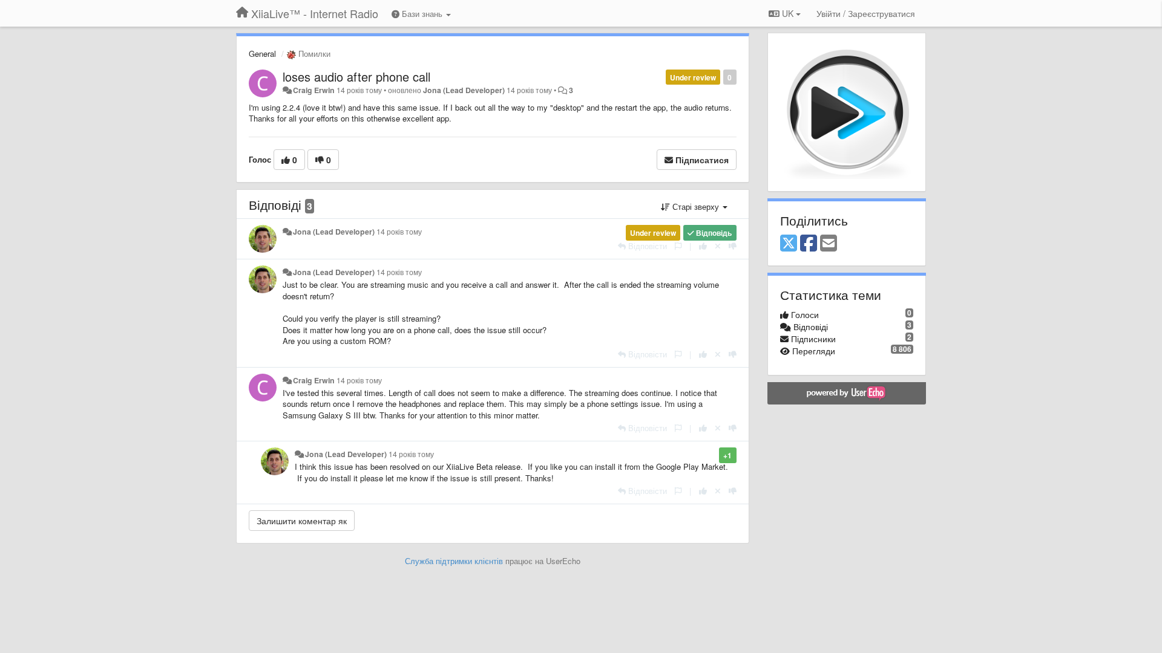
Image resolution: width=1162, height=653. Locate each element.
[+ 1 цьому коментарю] (703, 246)
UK (788, 13)
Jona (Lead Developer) (464, 90)
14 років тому (399, 231)
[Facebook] (808, 243)
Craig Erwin (314, 90)
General (262, 53)
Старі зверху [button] (695, 206)
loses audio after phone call (356, 76)
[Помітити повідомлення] (678, 246)
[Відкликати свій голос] (718, 246)
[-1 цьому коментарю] (733, 246)
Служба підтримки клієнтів (454, 561)
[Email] (828, 243)
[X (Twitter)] (788, 243)
